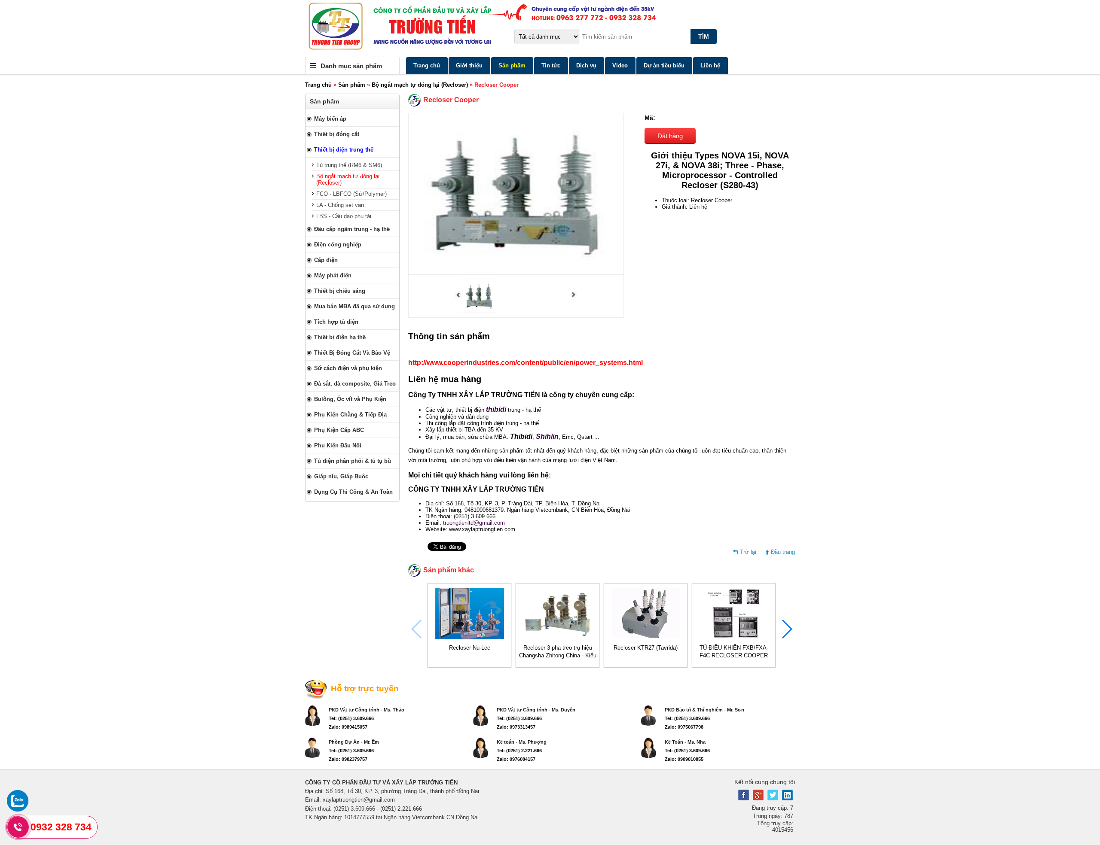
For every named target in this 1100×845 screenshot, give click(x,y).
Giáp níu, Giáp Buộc (341, 476)
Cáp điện (326, 260)
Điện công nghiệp (337, 244)
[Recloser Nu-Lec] (469, 637)
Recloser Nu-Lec (469, 647)
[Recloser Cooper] (479, 311)
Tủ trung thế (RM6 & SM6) (349, 165)
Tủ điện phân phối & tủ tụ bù (352, 461)
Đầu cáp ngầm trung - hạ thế (352, 229)
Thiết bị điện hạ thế (340, 337)
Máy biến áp (330, 119)
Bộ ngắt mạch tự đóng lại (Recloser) (420, 85)
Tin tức (550, 65)
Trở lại (748, 552)
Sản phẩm (512, 65)
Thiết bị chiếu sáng (339, 291)
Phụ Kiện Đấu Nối (337, 445)
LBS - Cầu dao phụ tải (343, 216)
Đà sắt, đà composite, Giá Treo (355, 383)
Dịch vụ (586, 65)
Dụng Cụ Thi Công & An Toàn (353, 492)
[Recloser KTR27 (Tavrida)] (645, 637)
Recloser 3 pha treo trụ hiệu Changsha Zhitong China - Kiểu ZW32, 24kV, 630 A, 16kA (557, 655)
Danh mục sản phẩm (351, 66)
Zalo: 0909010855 (684, 759)
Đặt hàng (670, 136)
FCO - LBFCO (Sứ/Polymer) (351, 194)
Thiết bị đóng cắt (336, 134)
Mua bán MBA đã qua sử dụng (354, 306)
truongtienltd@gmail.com (474, 523)
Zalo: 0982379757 (348, 759)
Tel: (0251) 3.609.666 (351, 718)
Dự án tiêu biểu (664, 65)
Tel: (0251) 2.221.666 (519, 750)
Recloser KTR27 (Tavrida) (646, 647)
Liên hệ (710, 65)
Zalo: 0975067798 (684, 726)
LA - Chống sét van (340, 205)
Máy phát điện (332, 275)
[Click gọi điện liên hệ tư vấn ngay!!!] (18, 827)
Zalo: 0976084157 (516, 759)
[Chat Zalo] (17, 809)
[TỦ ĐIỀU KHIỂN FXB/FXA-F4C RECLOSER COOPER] (734, 637)
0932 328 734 (61, 827)
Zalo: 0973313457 (516, 726)
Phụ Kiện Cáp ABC (339, 430)
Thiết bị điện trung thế (343, 149)
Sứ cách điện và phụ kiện (348, 368)
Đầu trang (783, 552)
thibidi (496, 409)
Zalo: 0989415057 (348, 726)
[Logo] (550, 28)
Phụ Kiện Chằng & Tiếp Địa (350, 414)
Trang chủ (426, 65)
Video (620, 65)
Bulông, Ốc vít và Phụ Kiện (350, 399)
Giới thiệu (469, 65)
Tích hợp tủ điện (336, 322)
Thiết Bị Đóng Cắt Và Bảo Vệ (352, 353)
